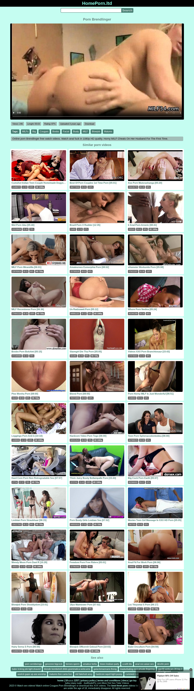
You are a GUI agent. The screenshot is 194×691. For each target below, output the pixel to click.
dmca (125, 680)
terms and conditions (109, 680)
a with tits (127, 664)
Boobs (55, 131)
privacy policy (88, 680)
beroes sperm (73, 664)
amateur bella (90, 664)
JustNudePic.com (92, 683)
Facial (66, 131)
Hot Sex (112, 683)
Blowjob (96, 131)
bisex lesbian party (109, 664)
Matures (108, 131)
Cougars (44, 131)
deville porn (163, 664)
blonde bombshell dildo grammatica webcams (67, 669)
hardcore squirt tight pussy (109, 674)
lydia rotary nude (73, 683)
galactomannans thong (105, 669)
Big (34, 131)
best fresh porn (119, 685)
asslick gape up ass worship (31, 674)
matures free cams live (60, 674)
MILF (85, 131)
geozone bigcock (53, 664)
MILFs (25, 131)
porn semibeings (33, 664)
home (60, 680)
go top (133, 680)
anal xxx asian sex (144, 664)
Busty (76, 131)
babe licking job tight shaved (26, 669)
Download (89, 124)
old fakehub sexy (83, 674)
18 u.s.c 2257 (72, 680)
